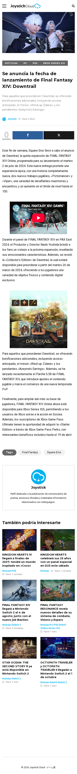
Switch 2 (16, 625)
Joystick (12, 119)
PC (25, 63)
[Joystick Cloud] (25, 11)
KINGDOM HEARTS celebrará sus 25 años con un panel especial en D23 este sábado (56, 560)
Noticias (11, 63)
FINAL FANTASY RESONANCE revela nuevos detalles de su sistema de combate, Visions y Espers (56, 612)
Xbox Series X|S (54, 63)
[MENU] (4, 6)
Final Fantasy (30, 452)
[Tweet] (59, 135)
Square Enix (54, 452)
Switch (53, 682)
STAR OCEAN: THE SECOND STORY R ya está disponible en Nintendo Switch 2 (17, 668)
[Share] (28, 135)
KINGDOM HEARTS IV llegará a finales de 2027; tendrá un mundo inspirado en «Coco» (19, 560)
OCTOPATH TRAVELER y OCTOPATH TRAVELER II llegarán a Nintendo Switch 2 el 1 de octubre (56, 670)
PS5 (35, 63)
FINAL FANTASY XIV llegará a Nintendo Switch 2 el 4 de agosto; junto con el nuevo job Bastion (16, 612)
